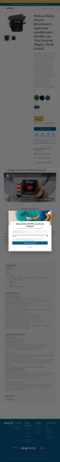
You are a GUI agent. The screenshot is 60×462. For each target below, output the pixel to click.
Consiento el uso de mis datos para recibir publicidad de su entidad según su (29, 239)
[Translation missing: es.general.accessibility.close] (49, 213)
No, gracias (30, 247)
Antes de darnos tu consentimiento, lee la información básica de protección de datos (29, 235)
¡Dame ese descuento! (30, 243)
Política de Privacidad (28, 240)
